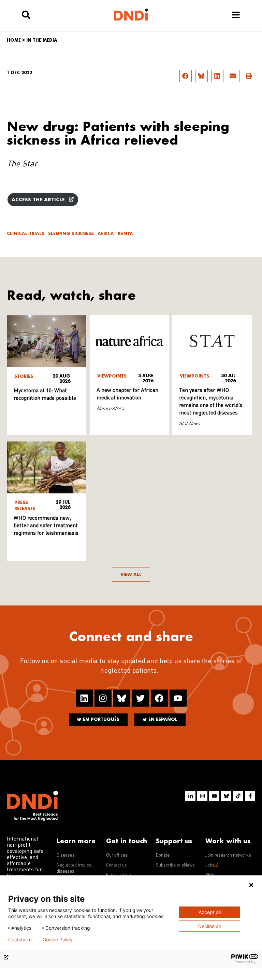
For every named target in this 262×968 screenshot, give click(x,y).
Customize (20, 939)
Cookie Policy (58, 939)
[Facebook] (159, 698)
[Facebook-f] (250, 796)
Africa (106, 233)
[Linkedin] (84, 698)
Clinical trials (25, 233)
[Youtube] (178, 698)
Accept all (210, 912)
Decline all (209, 926)
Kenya (125, 233)
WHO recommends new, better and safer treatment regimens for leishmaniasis (46, 526)
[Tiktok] (238, 796)
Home (14, 40)
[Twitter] (140, 698)
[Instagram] (103, 698)
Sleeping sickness (71, 233)
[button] (185, 76)
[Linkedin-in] (190, 796)
